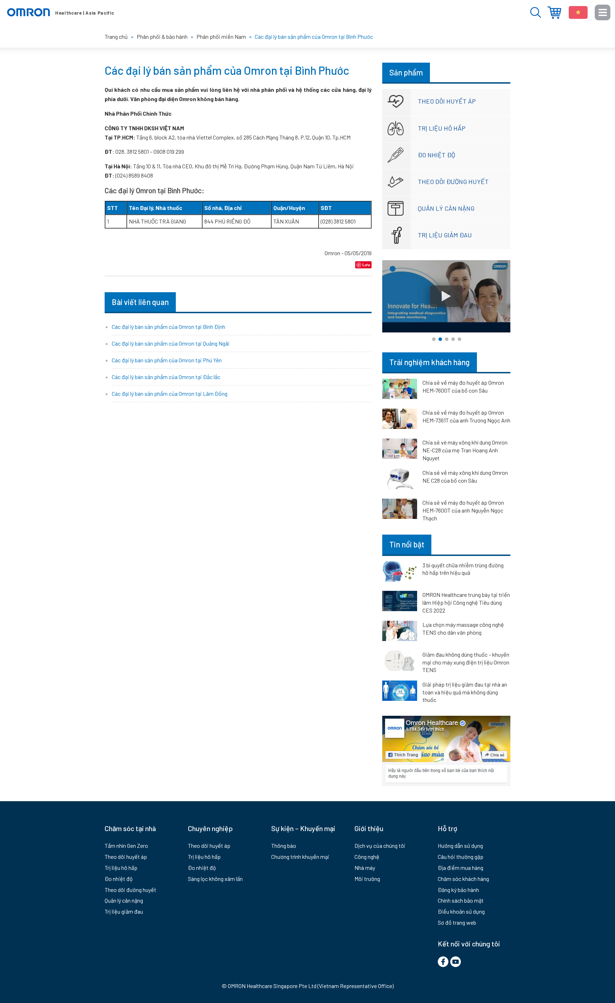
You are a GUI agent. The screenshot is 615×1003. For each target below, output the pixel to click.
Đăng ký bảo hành (458, 889)
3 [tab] (446, 339)
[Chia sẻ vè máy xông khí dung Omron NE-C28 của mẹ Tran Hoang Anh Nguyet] (399, 450)
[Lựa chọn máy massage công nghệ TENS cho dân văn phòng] (399, 632)
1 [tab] (434, 339)
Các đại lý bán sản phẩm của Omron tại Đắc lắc (166, 376)
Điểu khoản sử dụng (461, 911)
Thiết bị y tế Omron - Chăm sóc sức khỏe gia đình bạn (60, 12)
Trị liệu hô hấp (442, 128)
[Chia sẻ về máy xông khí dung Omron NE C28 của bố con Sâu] (399, 480)
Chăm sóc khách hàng (463, 878)
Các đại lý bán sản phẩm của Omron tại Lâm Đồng (169, 393)
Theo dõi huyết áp (447, 101)
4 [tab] (453, 339)
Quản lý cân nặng (446, 208)
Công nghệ (366, 856)
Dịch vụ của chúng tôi (379, 845)
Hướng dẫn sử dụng (460, 845)
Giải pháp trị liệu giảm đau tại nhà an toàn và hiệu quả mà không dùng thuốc (464, 692)
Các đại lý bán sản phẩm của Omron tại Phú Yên (167, 360)
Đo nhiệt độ (436, 155)
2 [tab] (440, 339)
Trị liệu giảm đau (445, 235)
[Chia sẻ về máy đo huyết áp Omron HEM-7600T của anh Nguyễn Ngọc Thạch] (399, 510)
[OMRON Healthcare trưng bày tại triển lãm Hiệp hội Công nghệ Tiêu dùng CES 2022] (399, 602)
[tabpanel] (446, 296)
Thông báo (283, 845)
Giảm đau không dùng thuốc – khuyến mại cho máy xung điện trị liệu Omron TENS (465, 662)
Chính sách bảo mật (461, 900)
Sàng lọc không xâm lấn (215, 878)
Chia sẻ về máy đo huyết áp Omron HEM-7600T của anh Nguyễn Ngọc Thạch (463, 510)
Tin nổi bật (406, 544)
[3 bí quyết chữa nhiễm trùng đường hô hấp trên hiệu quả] (399, 572)
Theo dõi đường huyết (453, 181)
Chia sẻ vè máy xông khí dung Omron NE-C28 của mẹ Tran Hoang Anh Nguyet (465, 450)
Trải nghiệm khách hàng (429, 362)
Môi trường (367, 878)
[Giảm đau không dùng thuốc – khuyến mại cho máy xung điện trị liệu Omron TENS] (399, 662)
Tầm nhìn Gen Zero (126, 845)
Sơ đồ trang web (457, 922)
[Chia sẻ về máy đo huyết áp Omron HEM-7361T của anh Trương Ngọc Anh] (399, 420)
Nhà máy (364, 867)
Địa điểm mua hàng (554, 12)
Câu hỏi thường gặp (460, 856)
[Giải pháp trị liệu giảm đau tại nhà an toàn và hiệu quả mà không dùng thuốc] (399, 692)
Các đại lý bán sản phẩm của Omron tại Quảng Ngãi (171, 343)
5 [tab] (459, 339)
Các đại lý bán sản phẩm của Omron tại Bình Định (168, 326)
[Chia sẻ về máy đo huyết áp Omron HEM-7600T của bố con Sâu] (399, 390)
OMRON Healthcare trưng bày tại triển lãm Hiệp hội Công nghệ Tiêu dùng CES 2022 (466, 602)
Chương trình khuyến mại (300, 856)
